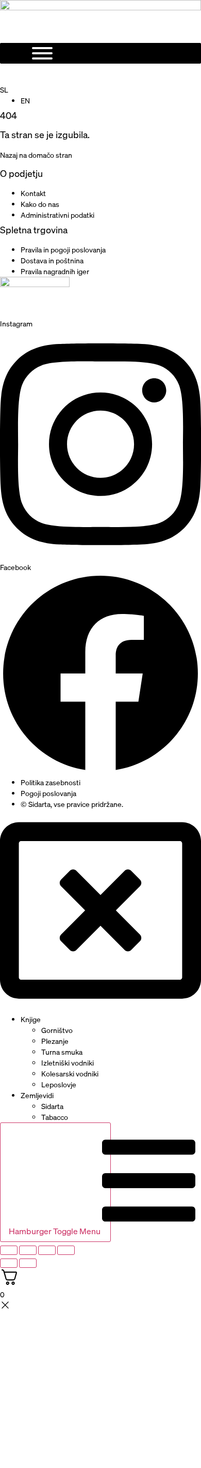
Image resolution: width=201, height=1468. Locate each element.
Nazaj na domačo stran (36, 155)
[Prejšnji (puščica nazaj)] (9, 1263)
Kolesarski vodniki (69, 1073)
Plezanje (55, 1041)
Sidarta (52, 1106)
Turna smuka (61, 1052)
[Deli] (47, 1250)
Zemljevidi (37, 1095)
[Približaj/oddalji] (9, 1250)
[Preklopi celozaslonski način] (28, 1250)
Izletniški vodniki (67, 1063)
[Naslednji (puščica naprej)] (28, 1263)
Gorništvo (57, 1030)
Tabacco (54, 1117)
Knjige (31, 1019)
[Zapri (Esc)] (66, 1250)
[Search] (93, 74)
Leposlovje (58, 1084)
